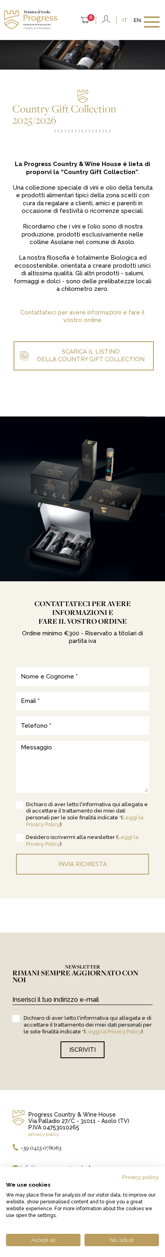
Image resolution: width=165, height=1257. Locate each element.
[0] (85, 21)
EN (137, 20)
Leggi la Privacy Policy (113, 1032)
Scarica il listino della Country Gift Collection (91, 355)
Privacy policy (140, 1177)
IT (125, 20)
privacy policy (43, 1134)
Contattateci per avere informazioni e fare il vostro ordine (82, 316)
